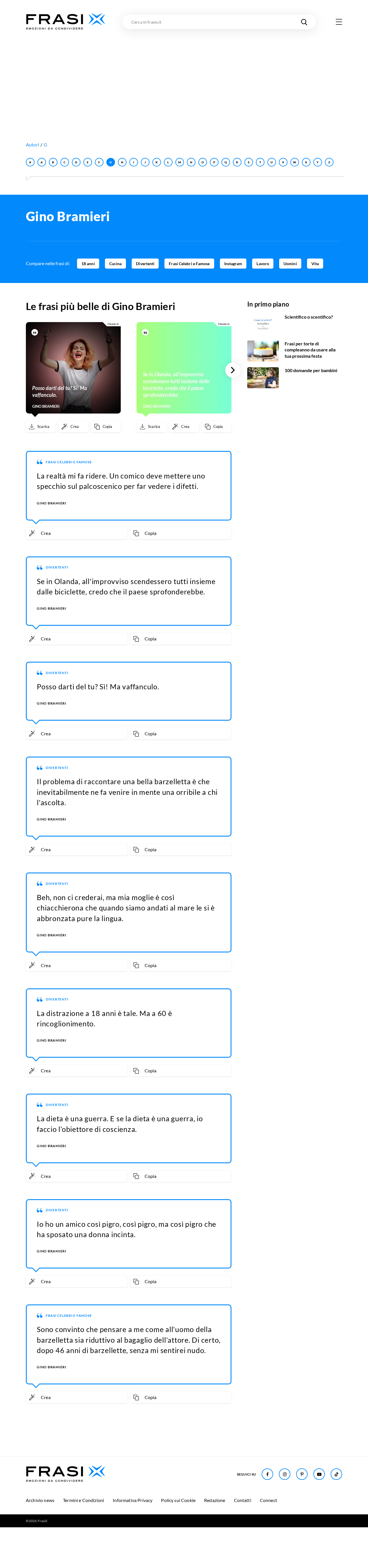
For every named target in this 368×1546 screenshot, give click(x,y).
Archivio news (40, 1500)
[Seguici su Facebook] (267, 1474)
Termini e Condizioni (83, 1500)
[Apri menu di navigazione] (339, 22)
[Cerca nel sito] (304, 22)
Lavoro (262, 263)
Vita (315, 263)
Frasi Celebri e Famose (189, 263)
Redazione (214, 1500)
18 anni (88, 263)
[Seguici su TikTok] (336, 1474)
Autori (32, 144)
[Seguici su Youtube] (319, 1474)
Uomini (290, 263)
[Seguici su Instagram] (284, 1474)
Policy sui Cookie (178, 1500)
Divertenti (145, 263)
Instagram (233, 263)
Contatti (242, 1500)
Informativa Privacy (132, 1500)
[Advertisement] (184, 74)
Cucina (115, 263)
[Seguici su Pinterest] (302, 1474)
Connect (268, 1500)
